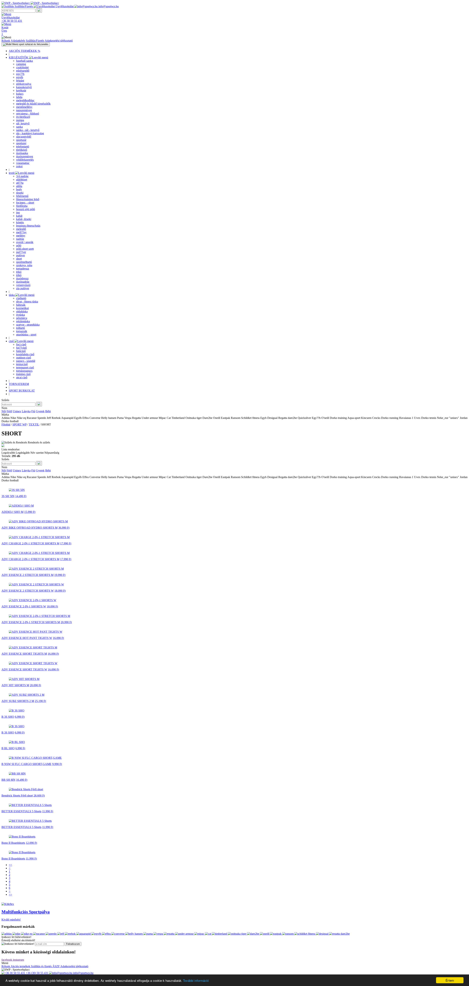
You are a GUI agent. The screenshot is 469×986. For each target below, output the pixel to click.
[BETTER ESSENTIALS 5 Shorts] (30, 805)
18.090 (60, 590)
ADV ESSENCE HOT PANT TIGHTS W (26, 637)
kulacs (19, 93)
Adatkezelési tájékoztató (59, 40)
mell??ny (21, 232)
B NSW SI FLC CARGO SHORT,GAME (26, 764)
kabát (19, 215)
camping (21, 64)
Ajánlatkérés (18, 40)
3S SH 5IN (7, 496)
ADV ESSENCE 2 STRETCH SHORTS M (27, 574)
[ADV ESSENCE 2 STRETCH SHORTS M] (36, 568)
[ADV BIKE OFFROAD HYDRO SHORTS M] (38, 521)
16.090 (58, 637)
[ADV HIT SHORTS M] (24, 679)
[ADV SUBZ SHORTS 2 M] (26, 694)
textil (12, 172)
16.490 (21, 779)
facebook (7, 959)
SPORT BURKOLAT (22, 390)
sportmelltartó (24, 261)
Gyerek (40, 411)
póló (18, 245)
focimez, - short (25, 202)
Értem (450, 980)
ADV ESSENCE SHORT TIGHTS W (24, 669)
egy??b (20, 73)
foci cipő (21, 344)
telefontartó (22, 146)
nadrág (20, 238)
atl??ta (19, 182)
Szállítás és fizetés (41, 966)
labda (19, 97)
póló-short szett (25, 248)
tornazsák (21, 331)
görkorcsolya (23, 83)
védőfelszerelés (25, 159)
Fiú (33, 411)
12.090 (31, 842)
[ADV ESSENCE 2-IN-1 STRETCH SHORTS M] (39, 616)
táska (12, 294)
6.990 (20, 716)
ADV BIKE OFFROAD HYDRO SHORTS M (29, 527)
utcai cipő (21, 377)
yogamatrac (22, 163)
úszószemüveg (24, 156)
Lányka (26, 411)
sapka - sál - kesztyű (27, 130)
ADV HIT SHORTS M (15, 685)
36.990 (63, 527)
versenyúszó (23, 285)
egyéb (19, 77)
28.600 (39, 795)
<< (10, 864)
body (19, 189)
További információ (196, 980)
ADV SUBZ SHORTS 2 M (17, 701)
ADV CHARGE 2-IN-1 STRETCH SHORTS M (30, 543)
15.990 (29, 511)
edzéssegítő (22, 70)
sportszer (21, 143)
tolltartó (20, 327)
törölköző (21, 149)
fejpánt (20, 80)
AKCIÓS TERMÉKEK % (24, 50)
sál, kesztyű (22, 123)
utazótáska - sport (26, 334)
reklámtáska (23, 321)
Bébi (48, 411)
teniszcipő (22, 364)
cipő (11, 341)
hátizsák (20, 304)
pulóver (20, 255)
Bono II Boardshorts (13, 842)
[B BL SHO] (17, 742)
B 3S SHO (7, 716)
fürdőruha (21, 205)
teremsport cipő (25, 367)
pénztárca (21, 318)
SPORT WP (19, 424)
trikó (18, 271)
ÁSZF (56, 966)
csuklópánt (22, 67)
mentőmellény (24, 106)
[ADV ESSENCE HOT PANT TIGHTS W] (35, 631)
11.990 (47, 811)
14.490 (20, 496)
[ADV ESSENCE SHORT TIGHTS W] (33, 663)
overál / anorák (24, 242)
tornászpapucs (24, 370)
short (19, 258)
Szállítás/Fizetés (35, 40)
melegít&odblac (25, 100)
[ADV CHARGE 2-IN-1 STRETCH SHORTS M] (39, 537)
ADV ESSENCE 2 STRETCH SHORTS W (27, 590)
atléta (19, 186)
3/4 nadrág (22, 176)
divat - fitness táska (27, 301)
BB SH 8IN (8, 779)
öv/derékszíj (23, 116)
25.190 (40, 701)
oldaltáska (22, 311)
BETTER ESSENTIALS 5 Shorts (21, 811)
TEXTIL (34, 424)
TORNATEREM (19, 384)
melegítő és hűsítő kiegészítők (33, 103)
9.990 (57, 764)
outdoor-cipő (23, 357)
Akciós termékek (21, 966)
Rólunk (5, 40)
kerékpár (21, 90)
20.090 (35, 685)
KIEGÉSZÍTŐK (19, 57)
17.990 (65, 543)
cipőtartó (21, 298)
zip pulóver (22, 288)
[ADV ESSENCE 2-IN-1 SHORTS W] (32, 600)
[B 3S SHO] (16, 710)
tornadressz (22, 268)
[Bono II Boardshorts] (22, 836)
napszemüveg (24, 110)
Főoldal (5, 424)
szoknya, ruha (24, 265)
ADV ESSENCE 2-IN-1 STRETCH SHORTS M (30, 622)
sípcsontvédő (23, 136)
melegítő (21, 229)
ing (18, 212)
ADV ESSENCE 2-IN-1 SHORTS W (23, 606)
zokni (19, 166)
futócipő (21, 351)
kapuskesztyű (24, 87)
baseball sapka (24, 60)
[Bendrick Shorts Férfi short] (26, 789)
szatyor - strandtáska (28, 324)
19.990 (59, 574)
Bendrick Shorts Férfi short (17, 795)
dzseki (19, 192)
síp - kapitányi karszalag (30, 133)
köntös (20, 222)
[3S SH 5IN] (17, 489)
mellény (20, 235)
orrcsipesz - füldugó (27, 113)
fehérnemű (22, 196)
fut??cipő (21, 347)
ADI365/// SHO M (12, 511)
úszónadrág (22, 281)
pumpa (20, 120)
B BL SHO (8, 748)
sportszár (21, 139)
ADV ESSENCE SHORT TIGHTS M (24, 653)
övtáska (20, 314)
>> (10, 894)
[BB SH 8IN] (17, 773)
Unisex (17, 411)
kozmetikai (22, 308)
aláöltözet (21, 179)
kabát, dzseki (23, 219)
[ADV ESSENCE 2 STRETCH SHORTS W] (36, 584)
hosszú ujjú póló (25, 209)
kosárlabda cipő (25, 354)
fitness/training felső (27, 199)
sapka (19, 126)
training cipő (23, 374)
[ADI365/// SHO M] (21, 505)
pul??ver (21, 252)
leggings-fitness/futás (28, 225)
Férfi (9, 411)
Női (3, 411)
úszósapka (22, 153)
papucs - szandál (25, 360)
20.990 (66, 622)
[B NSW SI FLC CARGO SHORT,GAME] (35, 757)
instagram (18, 959)
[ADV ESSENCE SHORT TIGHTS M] (33, 647)
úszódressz (22, 278)
